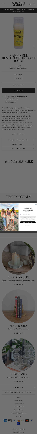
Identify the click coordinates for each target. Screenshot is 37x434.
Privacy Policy (31, 220)
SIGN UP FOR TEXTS (27, 222)
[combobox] (21, 214)
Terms (34, 220)
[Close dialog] (36, 204)
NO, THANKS (28, 225)
